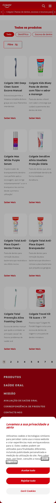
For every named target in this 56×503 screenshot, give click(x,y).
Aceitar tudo (28, 471)
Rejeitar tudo (28, 481)
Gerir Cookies (28, 491)
